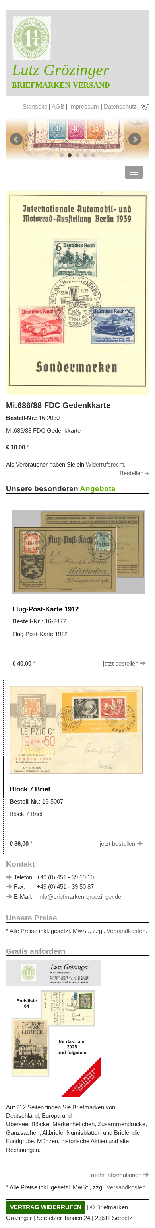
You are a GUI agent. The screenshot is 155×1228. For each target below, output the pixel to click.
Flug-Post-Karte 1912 (47, 609)
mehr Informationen (117, 1174)
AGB (58, 106)
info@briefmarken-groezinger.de (79, 896)
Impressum (84, 106)
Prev (16, 139)
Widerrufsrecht (105, 464)
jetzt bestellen (121, 663)
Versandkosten (126, 930)
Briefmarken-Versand (61, 85)
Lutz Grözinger (60, 70)
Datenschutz (120, 106)
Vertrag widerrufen (45, 1207)
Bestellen (132, 473)
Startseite (35, 106)
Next (134, 139)
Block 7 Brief (31, 789)
